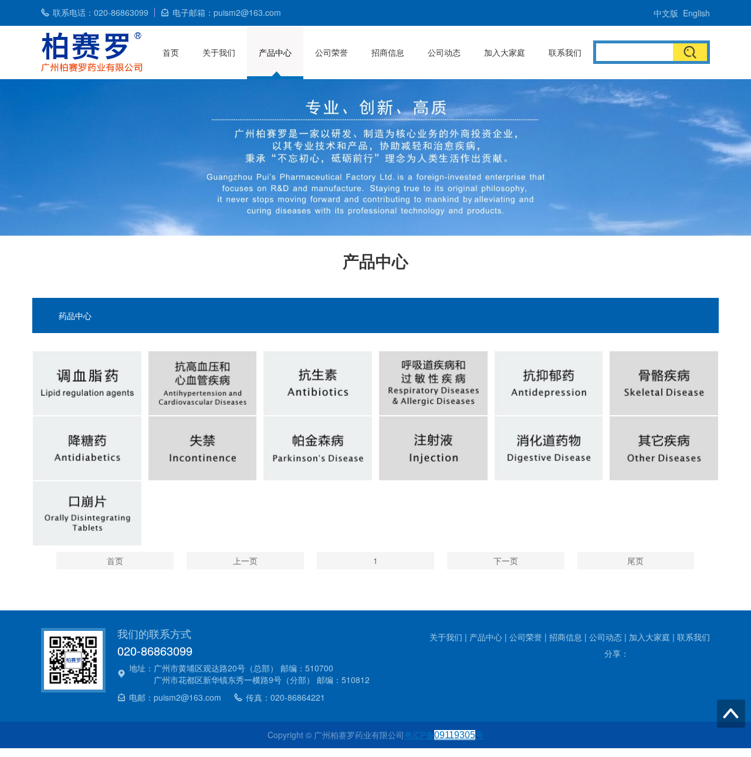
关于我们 (218, 52)
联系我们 (565, 52)
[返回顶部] (731, 714)
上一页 (245, 560)
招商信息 (387, 52)
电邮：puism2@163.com (175, 697)
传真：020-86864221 (285, 697)
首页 (171, 52)
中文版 (666, 13)
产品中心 (275, 52)
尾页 (635, 560)
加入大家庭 (504, 52)
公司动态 (444, 52)
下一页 (505, 560)
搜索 (690, 52)
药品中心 (75, 315)
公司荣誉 (331, 52)
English (696, 13)
